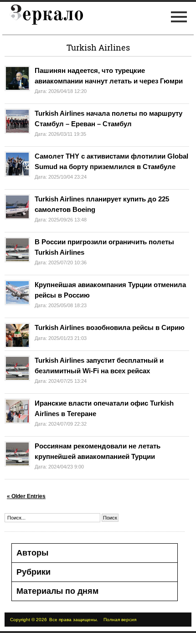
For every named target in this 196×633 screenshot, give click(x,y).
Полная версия (119, 619)
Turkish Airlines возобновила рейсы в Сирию (110, 327)
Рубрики (33, 571)
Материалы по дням (57, 591)
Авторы (32, 552)
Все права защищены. (73, 619)
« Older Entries (26, 496)
